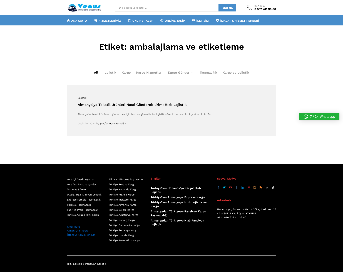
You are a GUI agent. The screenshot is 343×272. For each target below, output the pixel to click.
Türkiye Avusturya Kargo (123, 214)
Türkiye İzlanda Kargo (122, 235)
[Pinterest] (249, 188)
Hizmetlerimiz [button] (109, 20)
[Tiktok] (273, 188)
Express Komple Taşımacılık (84, 199)
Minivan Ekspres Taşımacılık (126, 179)
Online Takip (175, 20)
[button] (319, 116)
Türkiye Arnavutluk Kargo (124, 240)
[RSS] (261, 188)
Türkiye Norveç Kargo (122, 220)
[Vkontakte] (267, 188)
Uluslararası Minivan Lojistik (84, 194)
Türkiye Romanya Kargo (123, 230)
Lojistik (110, 72)
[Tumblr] (236, 188)
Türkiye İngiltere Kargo (122, 199)
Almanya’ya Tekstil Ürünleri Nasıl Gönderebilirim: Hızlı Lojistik (132, 104)
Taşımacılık (208, 72)
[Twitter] (224, 188)
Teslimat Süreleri (77, 189)
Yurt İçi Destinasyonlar (81, 179)
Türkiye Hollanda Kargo (123, 189)
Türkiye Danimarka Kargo (124, 225)
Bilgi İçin (259, 5)
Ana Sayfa (79, 20)
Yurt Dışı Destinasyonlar (81, 184)
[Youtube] (230, 188)
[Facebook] (218, 188)
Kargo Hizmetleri (149, 72)
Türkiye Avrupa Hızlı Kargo (83, 214)
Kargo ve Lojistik (236, 72)
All (96, 72)
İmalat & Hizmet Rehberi (239, 20)
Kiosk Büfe (73, 226)
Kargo (126, 72)
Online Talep (142, 20)
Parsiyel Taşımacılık (79, 204)
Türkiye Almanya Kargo (122, 204)
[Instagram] (255, 188)
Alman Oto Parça (77, 230)
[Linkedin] (243, 188)
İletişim (202, 20)
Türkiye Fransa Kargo (122, 194)
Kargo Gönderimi (181, 72)
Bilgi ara (227, 7)
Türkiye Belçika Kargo (122, 184)
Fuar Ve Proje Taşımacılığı (82, 209)
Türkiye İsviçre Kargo (121, 209)
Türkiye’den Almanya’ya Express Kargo (178, 197)
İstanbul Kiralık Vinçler (81, 234)
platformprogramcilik (113, 123)
